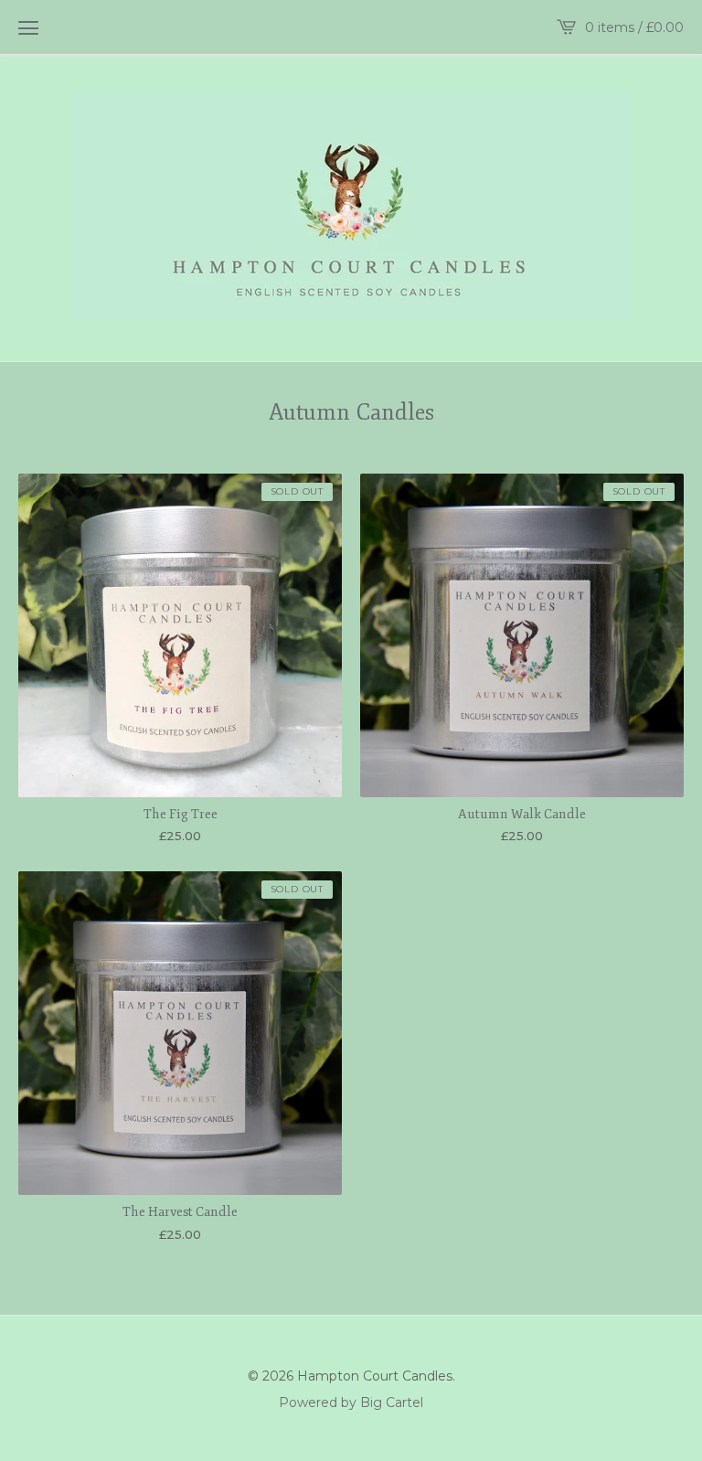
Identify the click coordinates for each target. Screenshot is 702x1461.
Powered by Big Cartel (351, 1401)
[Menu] (28, 27)
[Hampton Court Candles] (351, 205)
